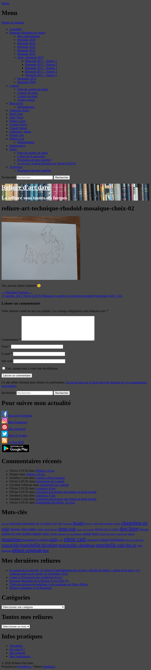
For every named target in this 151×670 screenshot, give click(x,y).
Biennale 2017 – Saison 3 (41, 68)
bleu (60, 523)
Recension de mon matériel (34, 160)
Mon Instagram (17, 422)
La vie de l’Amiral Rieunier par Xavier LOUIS (46, 163)
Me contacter (17, 652)
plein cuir (75, 539)
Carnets (14, 85)
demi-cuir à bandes (85, 529)
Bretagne (88, 523)
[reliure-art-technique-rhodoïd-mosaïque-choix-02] (41, 278)
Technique (15, 167)
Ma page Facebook (19, 415)
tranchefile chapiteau (76, 545)
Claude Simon (18, 128)
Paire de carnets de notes (32, 89)
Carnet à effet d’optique (50, 477)
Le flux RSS (15, 442)
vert (139, 545)
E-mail (7, 353)
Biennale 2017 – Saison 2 (41, 64)
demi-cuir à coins (107, 529)
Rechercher (9, 177)
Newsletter (16, 645)
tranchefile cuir (110, 545)
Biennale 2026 (26, 39)
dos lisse (129, 528)
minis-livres (122, 534)
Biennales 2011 (26, 78)
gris (68, 534)
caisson (117, 523)
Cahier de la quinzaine (31, 156)
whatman (6, 551)
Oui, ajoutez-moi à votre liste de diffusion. (32, 368)
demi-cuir (67, 528)
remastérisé (93, 540)
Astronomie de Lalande (49, 481)
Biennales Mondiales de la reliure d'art (33, 523)
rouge (104, 539)
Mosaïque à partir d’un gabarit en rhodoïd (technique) (75, 296)
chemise (15, 529)
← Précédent (10, 292)
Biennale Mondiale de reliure (27, 32)
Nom (6, 346)
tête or (131, 545)
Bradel (78, 523)
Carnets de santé (27, 96)
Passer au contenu (13, 22)
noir (53, 539)
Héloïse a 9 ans (45, 470)
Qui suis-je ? (17, 649)
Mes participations (28, 36)
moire (131, 533)
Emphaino (48, 666)
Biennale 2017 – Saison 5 (41, 75)
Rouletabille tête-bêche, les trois (55, 502)
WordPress (24, 666)
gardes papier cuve (35, 534)
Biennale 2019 (26, 54)
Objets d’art (16, 138)
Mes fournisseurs (19, 656)
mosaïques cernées (35, 540)
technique (117, 540)
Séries (13, 149)
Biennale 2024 (26, 43)
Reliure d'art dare (26, 187)
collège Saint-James (46, 529)
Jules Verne (16, 117)
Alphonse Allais (19, 110)
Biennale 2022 (26, 46)
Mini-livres (16, 103)
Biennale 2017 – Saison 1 (41, 61)
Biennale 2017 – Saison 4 (41, 71)
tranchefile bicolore (39, 545)
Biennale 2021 (26, 50)
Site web (7, 361)
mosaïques (12, 539)
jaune (87, 534)
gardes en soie (11, 534)
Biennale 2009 (26, 82)
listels (95, 533)
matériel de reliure (107, 534)
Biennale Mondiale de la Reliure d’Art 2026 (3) (38, 580)
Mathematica (17, 145)
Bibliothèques (25, 107)
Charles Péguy (18, 124)
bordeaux (68, 524)
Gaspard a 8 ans (45, 488)
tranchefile (10, 545)
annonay (5, 523)
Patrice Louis (17, 121)
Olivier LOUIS (32, 296)
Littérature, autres (20, 131)
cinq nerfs (28, 529)
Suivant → (25, 292)
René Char (16, 114)
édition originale (27, 550)
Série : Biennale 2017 (30, 57)
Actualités (15, 29)
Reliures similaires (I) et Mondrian (30, 588)
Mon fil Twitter (17, 435)
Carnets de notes (27, 92)
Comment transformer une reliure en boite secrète (66, 492)
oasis (60, 540)
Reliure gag (16, 135)
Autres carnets (26, 99)
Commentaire (11, 339)
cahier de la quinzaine (103, 523)
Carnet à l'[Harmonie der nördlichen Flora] (35, 577)
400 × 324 (115, 296)
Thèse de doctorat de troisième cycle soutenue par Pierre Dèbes (48, 584)
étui (46, 550)
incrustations (76, 534)
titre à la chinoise (134, 540)
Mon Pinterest (16, 429)
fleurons (143, 529)
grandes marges (58, 533)
